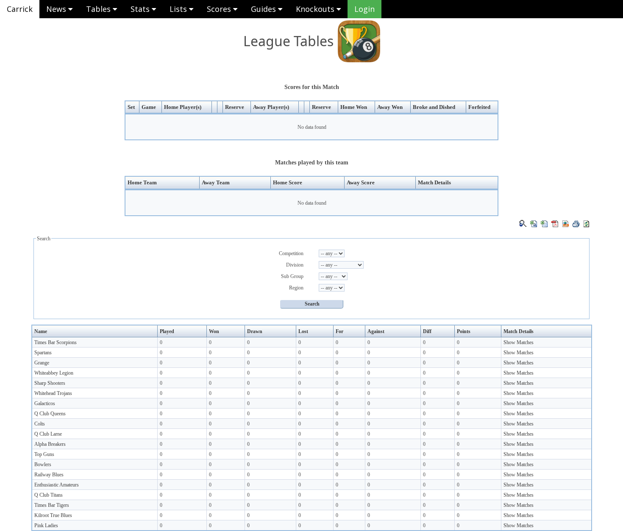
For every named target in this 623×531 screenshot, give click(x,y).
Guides (264, 9)
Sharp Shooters (49, 383)
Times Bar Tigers (51, 505)
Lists (179, 9)
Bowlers (42, 464)
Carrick (20, 9)
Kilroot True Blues (53, 515)
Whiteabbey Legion (53, 373)
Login (364, 9)
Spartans (43, 353)
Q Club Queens (50, 414)
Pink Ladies (46, 525)
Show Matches (518, 342)
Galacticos (44, 403)
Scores (220, 9)
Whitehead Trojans (53, 393)
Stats (141, 9)
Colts (39, 424)
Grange (41, 363)
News (57, 9)
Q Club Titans (48, 495)
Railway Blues (49, 475)
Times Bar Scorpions (55, 342)
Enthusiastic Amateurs (56, 485)
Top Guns (44, 454)
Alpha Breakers (50, 444)
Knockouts (316, 9)
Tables (99, 9)
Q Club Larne (48, 434)
